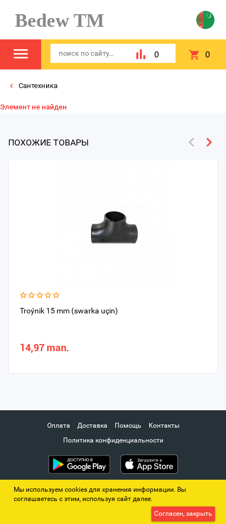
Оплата (58, 425)
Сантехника (37, 85)
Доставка (92, 425)
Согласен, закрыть (183, 513)
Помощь (128, 425)
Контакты (164, 425)
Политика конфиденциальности (113, 440)
